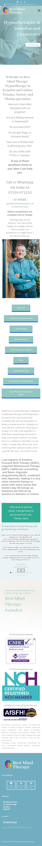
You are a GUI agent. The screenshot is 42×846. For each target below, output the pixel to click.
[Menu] (39, 10)
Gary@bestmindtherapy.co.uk (27, 4)
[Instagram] (21, 2)
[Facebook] (17, 2)
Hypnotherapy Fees (21, 371)
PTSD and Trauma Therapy (21, 350)
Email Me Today (20, 634)
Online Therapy (21, 329)
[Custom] (24, 2)
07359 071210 (10, 4)
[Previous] (19, 583)
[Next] (23, 583)
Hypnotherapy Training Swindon (21, 381)
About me (21, 308)
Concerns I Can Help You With (21, 318)
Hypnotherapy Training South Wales (21, 393)
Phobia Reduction (21, 339)
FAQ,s (21, 360)
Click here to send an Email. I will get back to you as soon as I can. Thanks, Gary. (21, 512)
